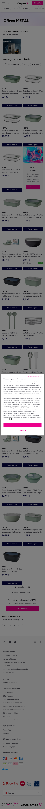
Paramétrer (22, 430)
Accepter (22, 425)
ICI (10, 419)
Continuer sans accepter (35, 376)
